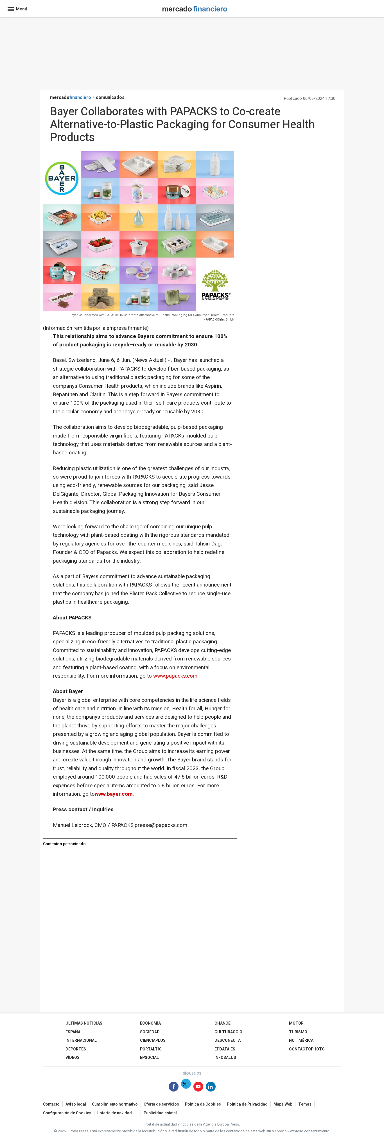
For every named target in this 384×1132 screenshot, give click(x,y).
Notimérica (301, 1040)
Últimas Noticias (83, 1023)
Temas (304, 1104)
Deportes (75, 1049)
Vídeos (72, 1058)
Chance (222, 1023)
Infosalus (225, 1058)
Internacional (81, 1040)
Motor (296, 1023)
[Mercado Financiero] (194, 7)
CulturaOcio (228, 1032)
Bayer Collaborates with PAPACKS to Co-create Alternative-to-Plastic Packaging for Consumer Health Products (151, 315)
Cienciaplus (153, 1040)
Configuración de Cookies (67, 1113)
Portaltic (151, 1049)
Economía (150, 1023)
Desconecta (227, 1040)
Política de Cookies (203, 1104)
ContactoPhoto (307, 1049)
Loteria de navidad (114, 1113)
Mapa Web (283, 1104)
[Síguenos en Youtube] (198, 1087)
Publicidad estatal (160, 1113)
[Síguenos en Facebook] (173, 1087)
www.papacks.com (175, 676)
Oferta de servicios (161, 1104)
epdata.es (224, 1049)
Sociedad (150, 1032)
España (72, 1032)
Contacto (51, 1104)
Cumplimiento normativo (115, 1104)
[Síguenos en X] (186, 1087)
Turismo (298, 1032)
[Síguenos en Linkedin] (210, 1087)
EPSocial (149, 1058)
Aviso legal (75, 1104)
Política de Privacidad (247, 1104)
